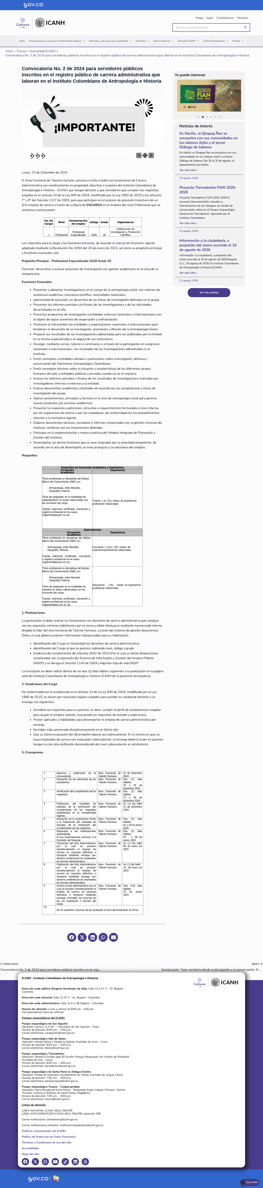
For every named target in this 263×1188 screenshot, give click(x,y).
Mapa (199, 18)
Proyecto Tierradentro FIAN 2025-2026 (207, 190)
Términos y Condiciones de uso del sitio (46, 1142)
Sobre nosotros (161, 41)
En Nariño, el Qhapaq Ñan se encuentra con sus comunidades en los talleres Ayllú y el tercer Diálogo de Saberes (208, 140)
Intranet (242, 18)
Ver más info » (188, 170)
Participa (141, 41)
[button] (245, 27)
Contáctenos (225, 18)
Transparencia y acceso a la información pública (55, 41)
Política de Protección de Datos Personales (49, 1137)
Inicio (22, 41)
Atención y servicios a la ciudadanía (108, 41)
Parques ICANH (186, 41)
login (209, 18)
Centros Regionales (214, 41)
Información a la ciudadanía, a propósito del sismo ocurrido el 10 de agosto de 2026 (207, 245)
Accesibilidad (30, 1148)
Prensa (236, 41)
